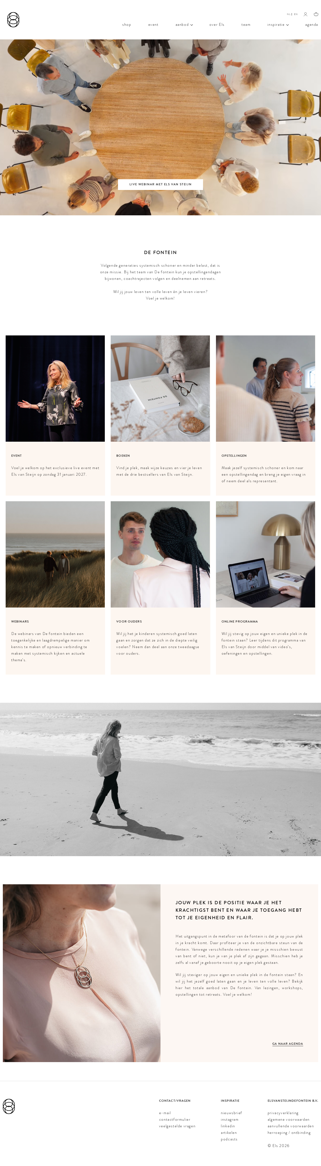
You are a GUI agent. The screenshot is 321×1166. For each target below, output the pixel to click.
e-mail (165, 1113)
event (153, 24)
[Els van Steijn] (13, 19)
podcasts (229, 1139)
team (246, 24)
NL (289, 14)
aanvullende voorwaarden (291, 1126)
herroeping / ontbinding (289, 1132)
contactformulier (175, 1119)
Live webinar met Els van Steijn (160, 184)
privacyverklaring (283, 1113)
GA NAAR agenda (287, 1043)
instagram (230, 1119)
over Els (217, 24)
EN (296, 14)
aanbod (182, 24)
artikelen (229, 1132)
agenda (311, 24)
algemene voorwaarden (289, 1119)
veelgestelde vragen (177, 1126)
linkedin (228, 1126)
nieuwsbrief (231, 1113)
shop (126, 24)
